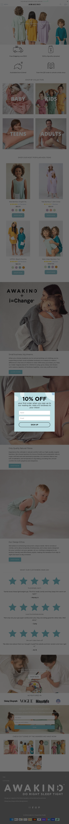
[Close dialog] (53, 394)
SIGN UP (34, 425)
